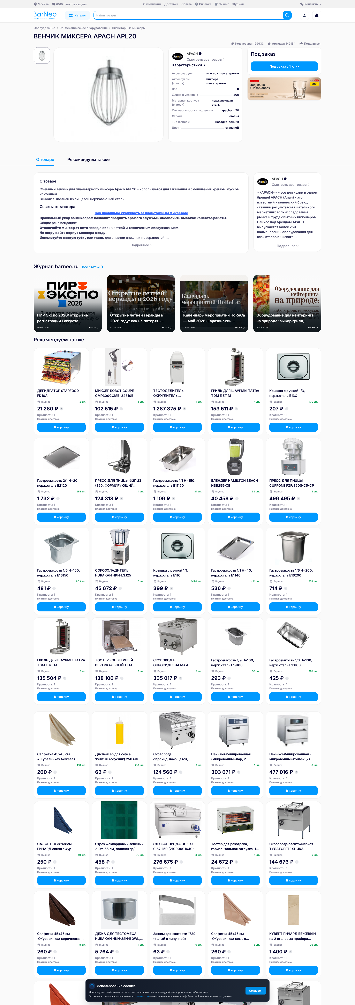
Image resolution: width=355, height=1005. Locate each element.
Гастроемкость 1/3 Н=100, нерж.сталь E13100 (290, 662)
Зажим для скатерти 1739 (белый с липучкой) (174, 936)
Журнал (238, 4)
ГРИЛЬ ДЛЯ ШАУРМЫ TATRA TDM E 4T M (61, 662)
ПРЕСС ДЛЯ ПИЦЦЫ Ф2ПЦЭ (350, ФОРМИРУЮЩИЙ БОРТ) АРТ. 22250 (118, 483)
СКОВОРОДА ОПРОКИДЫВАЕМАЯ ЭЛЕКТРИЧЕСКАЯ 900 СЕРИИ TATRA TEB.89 (171, 663)
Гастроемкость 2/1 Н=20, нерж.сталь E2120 (57, 482)
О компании (152, 4)
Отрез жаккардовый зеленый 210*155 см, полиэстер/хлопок (119, 846)
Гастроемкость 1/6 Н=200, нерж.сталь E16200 (291, 572)
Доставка (171, 4)
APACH (192, 54)
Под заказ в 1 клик (284, 66)
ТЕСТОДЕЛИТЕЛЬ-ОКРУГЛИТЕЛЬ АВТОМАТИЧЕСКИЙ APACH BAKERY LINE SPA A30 (176, 393)
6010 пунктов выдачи (71, 4)
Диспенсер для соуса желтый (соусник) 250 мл (116, 756)
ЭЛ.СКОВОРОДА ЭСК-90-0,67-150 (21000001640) (174, 846)
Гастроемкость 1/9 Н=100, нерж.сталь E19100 (232, 662)
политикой (142, 996)
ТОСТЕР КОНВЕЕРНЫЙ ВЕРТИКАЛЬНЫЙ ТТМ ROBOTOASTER (114, 663)
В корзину (61, 427)
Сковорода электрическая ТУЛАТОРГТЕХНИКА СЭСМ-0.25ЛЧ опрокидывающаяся (291, 846)
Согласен (256, 990)
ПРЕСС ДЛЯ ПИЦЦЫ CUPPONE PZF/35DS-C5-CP (291, 482)
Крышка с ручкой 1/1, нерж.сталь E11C (170, 572)
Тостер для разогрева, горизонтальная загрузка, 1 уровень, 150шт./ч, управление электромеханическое (233, 846)
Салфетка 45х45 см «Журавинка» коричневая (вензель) (59, 936)
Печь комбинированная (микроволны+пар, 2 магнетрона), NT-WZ (231, 756)
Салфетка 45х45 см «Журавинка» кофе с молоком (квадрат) (228, 936)
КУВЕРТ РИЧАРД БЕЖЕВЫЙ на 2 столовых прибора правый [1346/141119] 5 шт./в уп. (292, 936)
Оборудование (44, 28)
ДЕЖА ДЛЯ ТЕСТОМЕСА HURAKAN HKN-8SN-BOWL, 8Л (117, 936)
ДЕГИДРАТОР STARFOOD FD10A (58, 393)
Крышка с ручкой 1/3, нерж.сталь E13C (287, 393)
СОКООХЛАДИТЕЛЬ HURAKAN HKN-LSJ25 (113, 572)
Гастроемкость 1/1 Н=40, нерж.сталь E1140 (231, 572)
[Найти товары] (287, 15)
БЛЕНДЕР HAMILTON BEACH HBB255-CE (234, 482)
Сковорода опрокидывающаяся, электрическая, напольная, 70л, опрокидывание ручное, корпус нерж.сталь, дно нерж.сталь (177, 756)
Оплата (186, 4)
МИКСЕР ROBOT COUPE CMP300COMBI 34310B (114, 393)
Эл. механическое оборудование (84, 28)
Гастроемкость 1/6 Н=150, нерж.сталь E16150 (58, 572)
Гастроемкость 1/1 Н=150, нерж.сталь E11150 (174, 482)
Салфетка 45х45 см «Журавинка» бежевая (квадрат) (56, 756)
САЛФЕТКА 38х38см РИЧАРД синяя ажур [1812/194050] (54, 846)
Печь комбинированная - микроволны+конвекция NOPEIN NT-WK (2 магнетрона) (290, 756)
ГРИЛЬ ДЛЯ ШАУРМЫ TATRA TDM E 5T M (235, 393)
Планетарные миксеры (128, 28)
